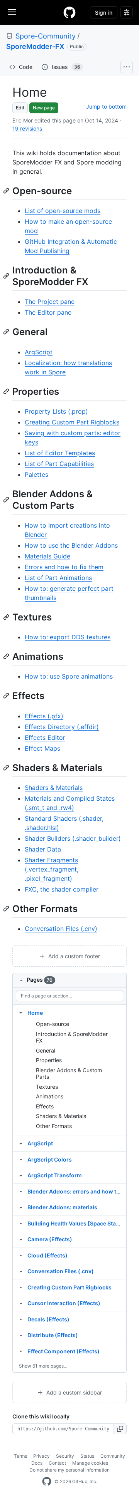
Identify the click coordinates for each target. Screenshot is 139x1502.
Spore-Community (45, 36)
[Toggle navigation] (12, 12)
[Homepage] (69, 12)
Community (112, 1456)
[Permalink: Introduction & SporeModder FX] (7, 275)
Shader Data (43, 849)
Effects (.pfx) (44, 716)
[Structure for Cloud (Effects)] (20, 1255)
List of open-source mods (62, 211)
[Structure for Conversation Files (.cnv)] (20, 1271)
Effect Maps (42, 748)
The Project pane (50, 301)
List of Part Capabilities (59, 464)
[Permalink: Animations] (7, 656)
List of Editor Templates (60, 453)
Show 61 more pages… (43, 1366)
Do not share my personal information (69, 1470)
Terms (20, 1456)
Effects (45, 1106)
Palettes (36, 474)
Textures (47, 1086)
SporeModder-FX (35, 46)
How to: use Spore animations (69, 676)
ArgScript (39, 352)
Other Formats (54, 1126)
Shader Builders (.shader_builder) (73, 838)
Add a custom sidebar (73, 1392)
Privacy (41, 1456)
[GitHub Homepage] (46, 1482)
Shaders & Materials (54, 787)
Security (65, 1456)
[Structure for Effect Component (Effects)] (20, 1351)
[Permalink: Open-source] (7, 190)
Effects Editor (45, 737)
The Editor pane (48, 312)
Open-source (52, 1024)
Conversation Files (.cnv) (61, 928)
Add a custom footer (73, 956)
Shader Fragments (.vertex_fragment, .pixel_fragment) (51, 869)
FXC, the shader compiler (61, 889)
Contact (57, 1463)
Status (87, 1456)
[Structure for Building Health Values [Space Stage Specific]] (20, 1223)
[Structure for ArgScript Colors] (20, 1159)
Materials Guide (47, 556)
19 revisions (27, 128)
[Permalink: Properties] (7, 391)
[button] (120, 1428)
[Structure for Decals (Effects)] (20, 1319)
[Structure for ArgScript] (20, 1143)
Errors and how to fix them (64, 567)
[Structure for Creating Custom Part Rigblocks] (20, 1287)
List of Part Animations (58, 578)
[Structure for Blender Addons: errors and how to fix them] (20, 1191)
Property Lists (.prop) (56, 411)
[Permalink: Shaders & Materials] (7, 767)
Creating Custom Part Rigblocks (72, 422)
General (45, 1050)
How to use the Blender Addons (71, 545)
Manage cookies (90, 1463)
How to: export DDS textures (67, 637)
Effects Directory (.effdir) (62, 727)
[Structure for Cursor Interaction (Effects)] (20, 1303)
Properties (49, 1060)
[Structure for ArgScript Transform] (20, 1175)
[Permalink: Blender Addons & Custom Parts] (7, 499)
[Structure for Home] (20, 1012)
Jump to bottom (106, 106)
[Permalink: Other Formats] (7, 908)
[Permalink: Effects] (7, 696)
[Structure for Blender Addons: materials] (20, 1207)
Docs (36, 1463)
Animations (49, 1096)
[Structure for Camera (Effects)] (20, 1239)
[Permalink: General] (7, 332)
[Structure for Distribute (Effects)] (20, 1335)
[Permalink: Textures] (7, 617)
